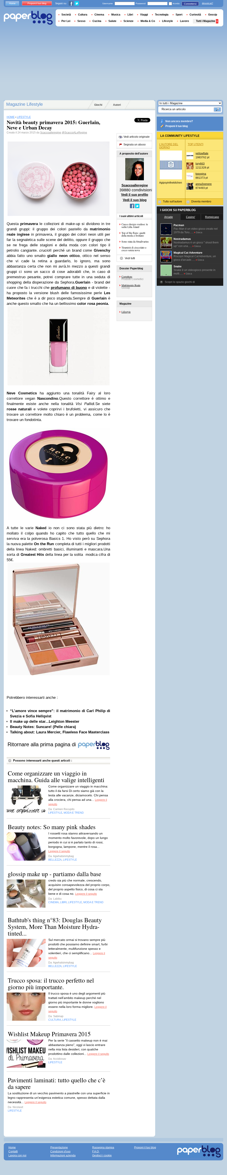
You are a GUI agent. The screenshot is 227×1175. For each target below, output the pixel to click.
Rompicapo (212, 217)
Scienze (128, 21)
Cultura (82, 14)
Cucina (96, 21)
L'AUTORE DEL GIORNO (168, 146)
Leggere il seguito (59, 851)
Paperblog (28, 18)
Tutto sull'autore (172, 201)
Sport (179, 14)
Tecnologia (161, 14)
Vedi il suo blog (135, 200)
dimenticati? (207, 3)
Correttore (126, 276)
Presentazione (59, 1147)
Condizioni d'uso (60, 1151)
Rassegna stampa (103, 1147)
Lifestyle (126, 311)
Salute (112, 21)
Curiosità (195, 14)
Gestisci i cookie (102, 1155)
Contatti (13, 1151)
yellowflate (202, 153)
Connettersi (190, 3)
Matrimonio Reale (130, 285)
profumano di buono (69, 288)
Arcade (168, 217)
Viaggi (144, 14)
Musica (115, 14)
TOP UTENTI (195, 144)
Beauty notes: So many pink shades (52, 826)
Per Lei (65, 21)
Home (12, 3)
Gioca (199, 232)
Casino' (190, 217)
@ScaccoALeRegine (74, 132)
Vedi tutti (130, 258)
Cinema (99, 14)
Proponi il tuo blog (176, 126)
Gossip (212, 14)
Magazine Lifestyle (24, 104)
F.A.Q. (95, 1151)
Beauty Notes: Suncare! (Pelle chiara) (43, 727)
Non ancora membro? (179, 121)
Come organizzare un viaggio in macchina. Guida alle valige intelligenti (56, 776)
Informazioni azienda (63, 1155)
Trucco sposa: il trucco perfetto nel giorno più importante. (51, 983)
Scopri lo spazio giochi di (180, 282)
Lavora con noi (17, 1155)
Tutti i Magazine (205, 21)
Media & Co (148, 21)
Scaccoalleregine (50, 132)
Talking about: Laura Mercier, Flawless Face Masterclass (59, 732)
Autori (117, 104)
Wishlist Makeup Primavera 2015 (49, 1034)
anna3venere (204, 184)
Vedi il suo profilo (134, 194)
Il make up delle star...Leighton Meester (44, 721)
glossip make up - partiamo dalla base (54, 874)
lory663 (200, 163)
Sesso (81, 21)
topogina (201, 173)
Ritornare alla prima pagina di (42, 744)
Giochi (98, 104)
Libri (130, 14)
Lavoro (184, 21)
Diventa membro (201, 201)
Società (66, 14)
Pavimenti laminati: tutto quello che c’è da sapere (56, 1083)
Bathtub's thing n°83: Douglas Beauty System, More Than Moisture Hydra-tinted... (55, 926)
